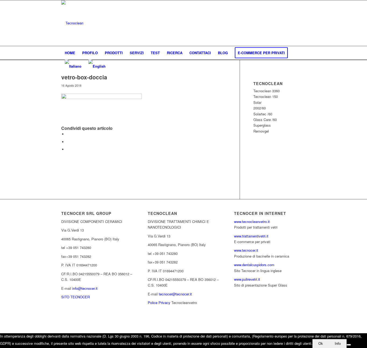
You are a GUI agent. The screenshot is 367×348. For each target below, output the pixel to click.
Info (338, 344)
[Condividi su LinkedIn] (68, 141)
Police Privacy (159, 302)
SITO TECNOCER (75, 296)
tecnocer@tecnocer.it (175, 293)
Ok (320, 344)
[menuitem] (70, 53)
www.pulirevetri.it (247, 279)
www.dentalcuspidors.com (254, 264)
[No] (349, 345)
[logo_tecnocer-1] (72, 23)
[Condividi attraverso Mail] (68, 149)
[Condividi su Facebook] (68, 134)
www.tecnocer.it (246, 250)
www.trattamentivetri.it (251, 236)
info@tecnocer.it (85, 288)
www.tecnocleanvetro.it (252, 221)
